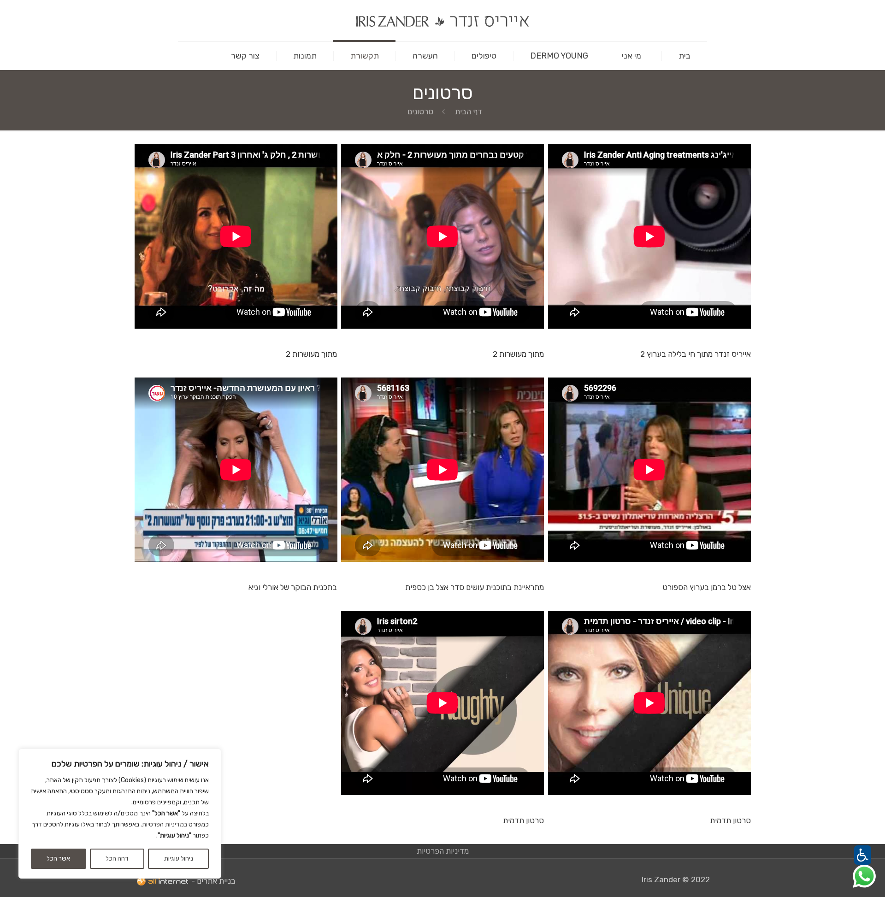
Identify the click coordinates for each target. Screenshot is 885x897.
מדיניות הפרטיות (443, 851)
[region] (119, 814)
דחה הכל (117, 858)
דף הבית (468, 111)
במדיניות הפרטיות (164, 824)
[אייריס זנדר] (442, 20)
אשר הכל (58, 858)
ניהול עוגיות (178, 858)
